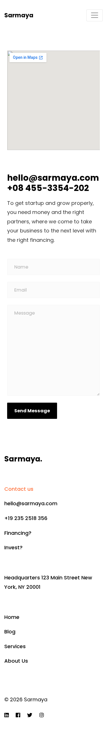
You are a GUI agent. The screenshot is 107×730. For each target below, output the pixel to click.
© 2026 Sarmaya (25, 699)
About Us (16, 660)
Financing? (17, 532)
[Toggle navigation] (94, 15)
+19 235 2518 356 (25, 518)
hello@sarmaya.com (30, 503)
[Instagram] (41, 715)
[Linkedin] (6, 715)
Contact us (18, 488)
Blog (9, 631)
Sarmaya (18, 15)
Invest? (13, 547)
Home (11, 617)
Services (15, 646)
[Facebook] (18, 715)
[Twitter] (29, 715)
